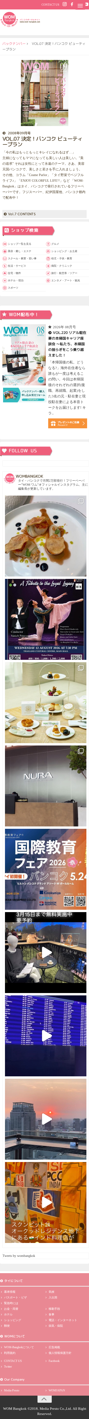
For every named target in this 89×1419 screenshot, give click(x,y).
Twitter (8, 1366)
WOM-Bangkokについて (19, 1347)
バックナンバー (14, 43)
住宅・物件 (14, 273)
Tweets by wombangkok (19, 1256)
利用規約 (9, 1353)
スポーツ (13, 287)
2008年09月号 (19, 133)
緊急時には (11, 1303)
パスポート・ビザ (15, 1297)
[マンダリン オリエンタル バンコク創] (45, 702)
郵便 (7, 1325)
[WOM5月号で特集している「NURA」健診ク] (45, 785)
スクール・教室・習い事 (22, 258)
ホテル (8, 1314)
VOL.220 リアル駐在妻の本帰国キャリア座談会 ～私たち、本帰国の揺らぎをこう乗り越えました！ (67, 344)
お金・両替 (11, 1308)
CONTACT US (50, 4)
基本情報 (9, 1291)
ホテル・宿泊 (15, 280)
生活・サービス (17, 265)
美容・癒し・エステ (19, 251)
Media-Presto (11, 1390)
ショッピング (12, 1320)
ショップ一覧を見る (19, 243)
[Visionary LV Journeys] (45, 952)
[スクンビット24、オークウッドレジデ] (45, 1202)
